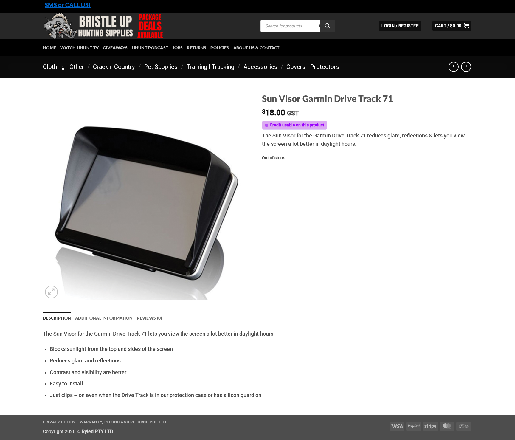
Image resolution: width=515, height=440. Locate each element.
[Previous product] (466, 67)
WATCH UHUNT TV (79, 47)
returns (196, 47)
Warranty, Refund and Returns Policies (124, 422)
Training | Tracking (210, 66)
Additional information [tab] (104, 317)
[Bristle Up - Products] (147, 26)
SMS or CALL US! (68, 4)
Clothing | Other (63, 66)
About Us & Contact (256, 47)
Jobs (177, 47)
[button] (451, 26)
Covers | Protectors (312, 66)
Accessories (260, 66)
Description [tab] (57, 317)
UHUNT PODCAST (150, 47)
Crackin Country (114, 66)
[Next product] (454, 67)
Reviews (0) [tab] (149, 317)
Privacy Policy (59, 422)
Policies (219, 47)
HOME (49, 47)
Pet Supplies (161, 66)
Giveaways (115, 47)
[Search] (327, 26)
